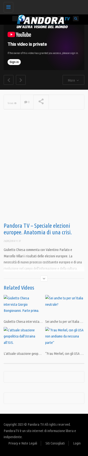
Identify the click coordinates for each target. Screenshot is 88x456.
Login (77, 443)
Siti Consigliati (55, 443)
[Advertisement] (44, 174)
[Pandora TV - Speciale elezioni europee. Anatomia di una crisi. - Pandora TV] (43, 6)
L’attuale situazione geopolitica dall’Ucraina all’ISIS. (39, 353)
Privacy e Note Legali (22, 443)
